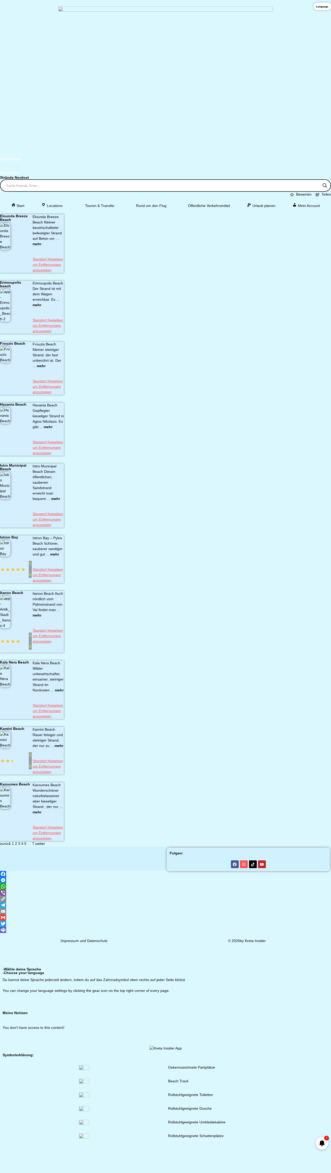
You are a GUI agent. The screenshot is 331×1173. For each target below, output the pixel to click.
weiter (40, 844)
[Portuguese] (312, 1001)
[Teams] (165, 930)
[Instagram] (244, 864)
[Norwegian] (298, 1001)
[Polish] (305, 1001)
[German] (231, 1001)
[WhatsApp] (165, 886)
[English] (245, 1001)
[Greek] (238, 1001)
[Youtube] (262, 864)
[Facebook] (235, 864)
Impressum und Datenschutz (84, 941)
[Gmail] (165, 917)
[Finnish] (285, 1001)
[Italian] (258, 1001)
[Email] (165, 911)
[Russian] (318, 1001)
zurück (5, 844)
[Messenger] (165, 880)
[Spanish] (265, 1001)
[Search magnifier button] (324, 185)
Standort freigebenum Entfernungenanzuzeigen (48, 264)
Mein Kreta (9, 173)
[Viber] (165, 893)
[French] (251, 1001)
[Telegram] (165, 905)
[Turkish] (325, 1001)
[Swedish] (292, 1001)
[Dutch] (271, 1001)
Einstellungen (11, 159)
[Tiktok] (253, 864)
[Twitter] (165, 924)
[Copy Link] (165, 899)
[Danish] (278, 1001)
